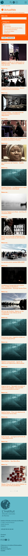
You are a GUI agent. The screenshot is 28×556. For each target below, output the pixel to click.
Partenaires (4, 547)
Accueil (3, 5)
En (16, 2)
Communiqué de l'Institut (10, 29)
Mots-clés (4, 16)
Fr (13, 2)
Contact (3, 534)
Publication (7, 32)
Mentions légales (6, 549)
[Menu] (25, 2)
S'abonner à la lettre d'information (11, 545)
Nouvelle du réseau (9, 31)
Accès (2, 536)
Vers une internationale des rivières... (13, 28)
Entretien (6, 34)
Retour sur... (7, 24)
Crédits (3, 550)
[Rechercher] (11, 2)
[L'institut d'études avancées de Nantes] (8, 508)
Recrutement (7, 26)
